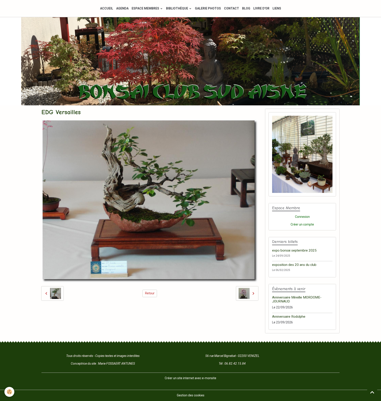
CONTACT (231, 8)
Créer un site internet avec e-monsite (190, 378)
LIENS (277, 8)
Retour (150, 293)
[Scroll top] (372, 392)
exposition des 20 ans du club (294, 265)
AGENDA (122, 8)
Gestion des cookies (190, 395)
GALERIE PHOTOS (208, 8)
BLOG (246, 8)
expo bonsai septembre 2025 (294, 250)
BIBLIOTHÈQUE (177, 8)
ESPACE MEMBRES (146, 8)
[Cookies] (9, 392)
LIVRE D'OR (261, 8)
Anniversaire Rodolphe (288, 317)
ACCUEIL (106, 8)
